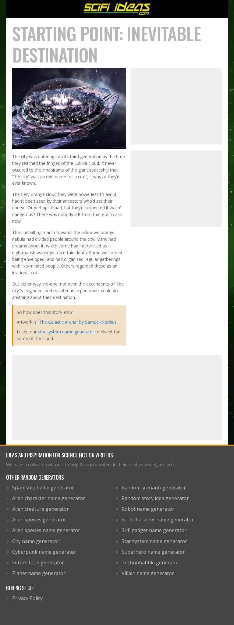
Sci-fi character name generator (158, 519)
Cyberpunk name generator (44, 552)
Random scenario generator (154, 487)
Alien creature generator (40, 509)
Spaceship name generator (43, 487)
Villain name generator (148, 573)
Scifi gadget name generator (154, 530)
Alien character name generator (48, 498)
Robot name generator (148, 509)
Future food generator (38, 562)
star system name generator (65, 332)
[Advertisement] (176, 106)
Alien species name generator (46, 530)
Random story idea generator (155, 498)
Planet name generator (39, 573)
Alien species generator (39, 519)
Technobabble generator (150, 562)
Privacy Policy (27, 598)
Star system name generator (154, 541)
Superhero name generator (153, 552)
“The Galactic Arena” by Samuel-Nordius (77, 322)
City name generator (35, 541)
